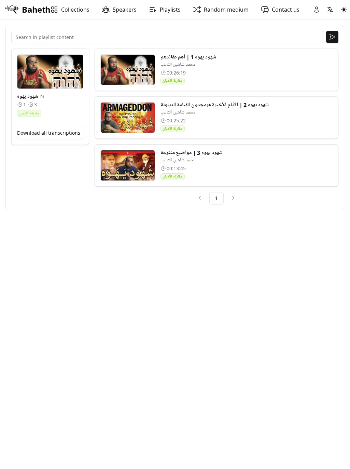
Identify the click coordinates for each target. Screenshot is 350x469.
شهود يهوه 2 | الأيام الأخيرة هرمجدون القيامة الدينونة (214, 105)
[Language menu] (330, 9)
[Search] (332, 37)
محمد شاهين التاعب (177, 64)
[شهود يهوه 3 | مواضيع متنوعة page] (127, 165)
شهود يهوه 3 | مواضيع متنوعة (191, 153)
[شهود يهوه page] (42, 96)
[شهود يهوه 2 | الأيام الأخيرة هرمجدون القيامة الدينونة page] (127, 117)
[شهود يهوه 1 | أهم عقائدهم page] (127, 69)
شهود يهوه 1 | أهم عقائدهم (188, 57)
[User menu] (316, 9)
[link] (200, 198)
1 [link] (216, 198)
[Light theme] (344, 9)
